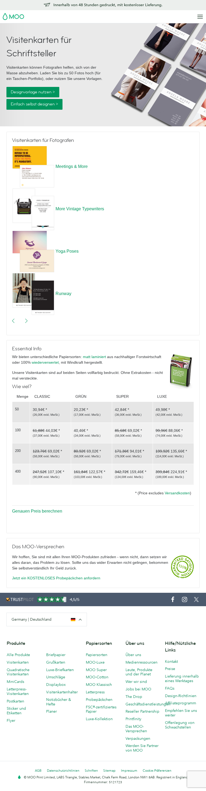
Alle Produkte (18, 654)
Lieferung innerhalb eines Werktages (182, 678)
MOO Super (96, 669)
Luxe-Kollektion (99, 718)
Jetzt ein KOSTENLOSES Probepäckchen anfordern (56, 578)
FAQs (169, 688)
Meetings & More (72, 166)
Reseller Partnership (142, 711)
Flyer (11, 720)
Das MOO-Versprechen (136, 728)
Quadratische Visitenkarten (18, 672)
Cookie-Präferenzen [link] (157, 770)
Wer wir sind (136, 681)
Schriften (91, 770)
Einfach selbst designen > (34, 104)
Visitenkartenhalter (62, 692)
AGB (38, 770)
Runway (63, 293)
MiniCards (15, 681)
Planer (51, 711)
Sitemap (109, 770)
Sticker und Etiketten (16, 710)
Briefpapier (55, 654)
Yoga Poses (67, 251)
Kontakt (171, 661)
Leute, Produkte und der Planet (139, 672)
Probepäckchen (99, 699)
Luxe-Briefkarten (60, 669)
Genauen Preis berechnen (37, 511)
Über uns (133, 654)
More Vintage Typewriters (80, 209)
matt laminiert (94, 357)
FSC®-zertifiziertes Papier (101, 709)
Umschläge (55, 677)
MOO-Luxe (95, 662)
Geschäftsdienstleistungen (143, 704)
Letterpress (95, 692)
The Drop (134, 696)
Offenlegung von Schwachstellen (179, 725)
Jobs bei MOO (138, 689)
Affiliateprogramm (180, 703)
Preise (170, 668)
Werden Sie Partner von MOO (142, 748)
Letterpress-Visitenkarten (18, 691)
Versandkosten (177, 493)
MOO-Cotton (97, 677)
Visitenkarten (18, 662)
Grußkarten (55, 662)
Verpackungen (138, 738)
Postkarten (15, 701)
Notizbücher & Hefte (58, 702)
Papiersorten (96, 654)
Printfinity (133, 718)
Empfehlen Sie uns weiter (181, 713)
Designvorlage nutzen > (33, 92)
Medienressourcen (141, 662)
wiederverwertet (45, 362)
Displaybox (56, 684)
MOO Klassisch (99, 684)
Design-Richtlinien (180, 695)
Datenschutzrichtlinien (63, 770)
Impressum (129, 770)
